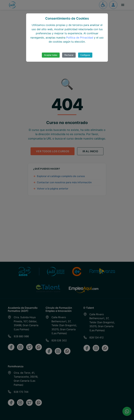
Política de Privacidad (79, 37)
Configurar (85, 55)
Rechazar (68, 55)
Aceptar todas (50, 55)
